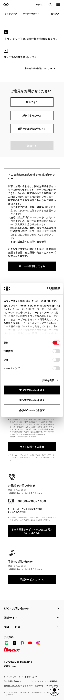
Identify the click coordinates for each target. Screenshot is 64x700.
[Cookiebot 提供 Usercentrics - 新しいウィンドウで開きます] (46, 289)
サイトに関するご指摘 (32, 446)
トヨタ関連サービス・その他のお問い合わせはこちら (32, 531)
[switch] (56, 351)
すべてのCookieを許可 (32, 389)
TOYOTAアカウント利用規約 (44, 681)
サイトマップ (10, 677)
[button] (54, 691)
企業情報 (39, 685)
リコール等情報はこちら (32, 266)
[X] (14, 643)
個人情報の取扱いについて (16, 681)
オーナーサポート (31, 14)
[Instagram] (38, 643)
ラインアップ (11, 14)
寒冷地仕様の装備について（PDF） (41, 68)
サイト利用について (28, 677)
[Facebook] (22, 643)
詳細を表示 (48, 380)
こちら (38, 200)
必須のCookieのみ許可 (32, 410)
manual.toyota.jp (44, 305)
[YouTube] (30, 643)
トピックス (54, 14)
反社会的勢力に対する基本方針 (18, 685)
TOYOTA (6, 4)
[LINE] (6, 643)
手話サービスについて (32, 579)
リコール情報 (52, 685)
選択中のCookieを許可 (32, 400)
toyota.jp (26, 305)
